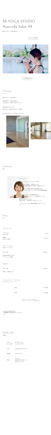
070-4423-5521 (18, 353)
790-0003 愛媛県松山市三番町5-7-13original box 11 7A (21, 360)
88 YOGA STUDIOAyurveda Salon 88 (19, 343)
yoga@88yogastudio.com (21, 348)
